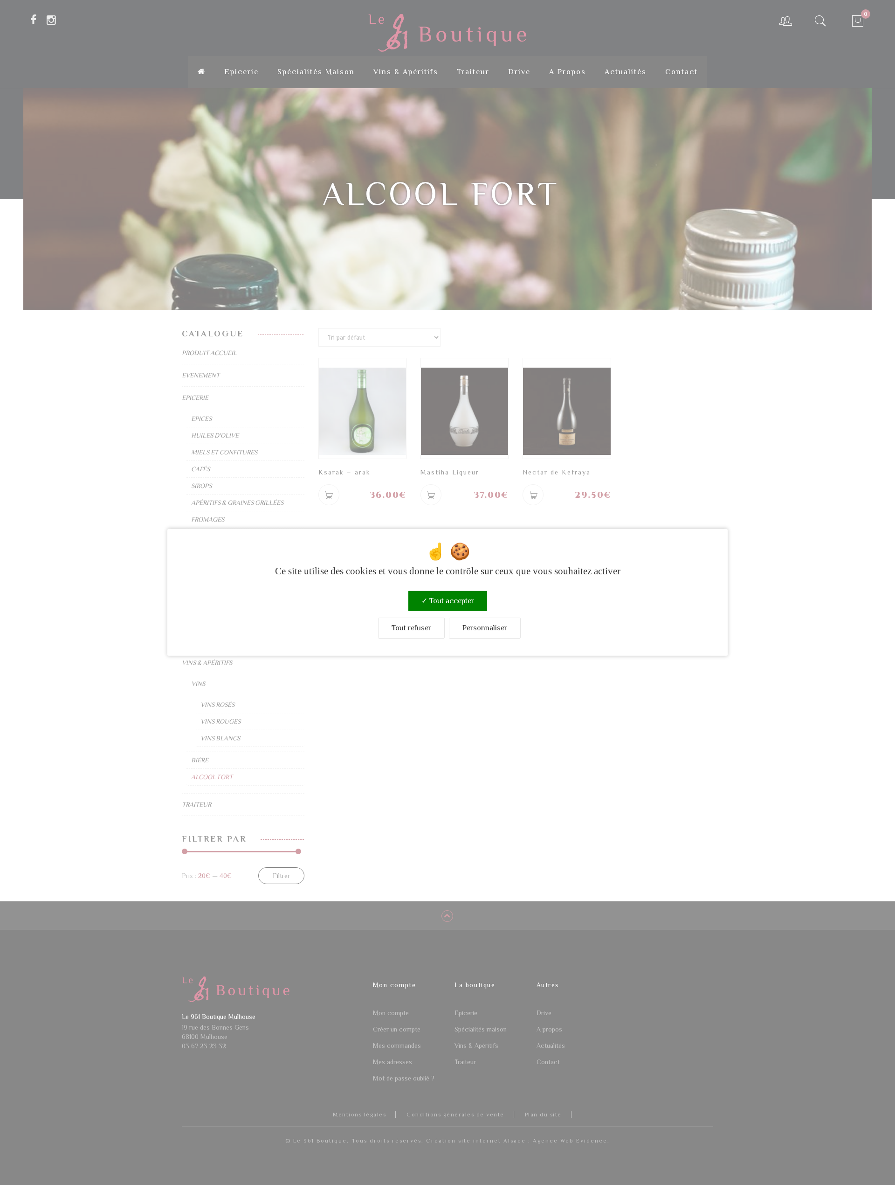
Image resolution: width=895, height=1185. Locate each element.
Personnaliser (484, 628)
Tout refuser (411, 628)
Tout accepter (450, 601)
